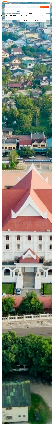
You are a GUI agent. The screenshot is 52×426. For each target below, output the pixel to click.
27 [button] (21, 20)
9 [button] (26, 15)
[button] (1, 1)
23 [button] (26, 18)
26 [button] (31, 18)
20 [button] (21, 18)
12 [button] (31, 15)
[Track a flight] (1, 11)
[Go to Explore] (1, 10)
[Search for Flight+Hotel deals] (1, 8)
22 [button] (24, 18)
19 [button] (35, 18)
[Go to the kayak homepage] (5, 1)
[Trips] (1, 13)
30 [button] (26, 20)
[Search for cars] (1, 6)
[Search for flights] (1, 3)
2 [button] (26, 13)
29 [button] (24, 20)
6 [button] (21, 15)
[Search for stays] (1, 5)
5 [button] (31, 13)
